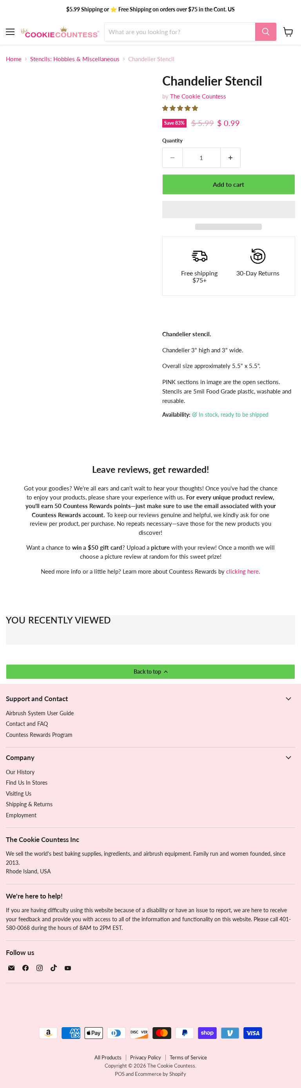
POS (120, 1074)
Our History (20, 772)
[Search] (265, 32)
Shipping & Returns (29, 804)
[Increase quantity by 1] (231, 158)
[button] (180, 107)
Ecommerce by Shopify (160, 1074)
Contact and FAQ (27, 723)
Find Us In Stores (26, 782)
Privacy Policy (145, 1057)
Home (14, 59)
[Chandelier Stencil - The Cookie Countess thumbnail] (17, 242)
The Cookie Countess (198, 96)
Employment (21, 815)
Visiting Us (18, 793)
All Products (107, 1057)
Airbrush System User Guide (40, 713)
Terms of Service (188, 1057)
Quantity (172, 141)
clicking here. (243, 571)
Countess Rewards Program (39, 734)
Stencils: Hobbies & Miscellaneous (75, 59)
